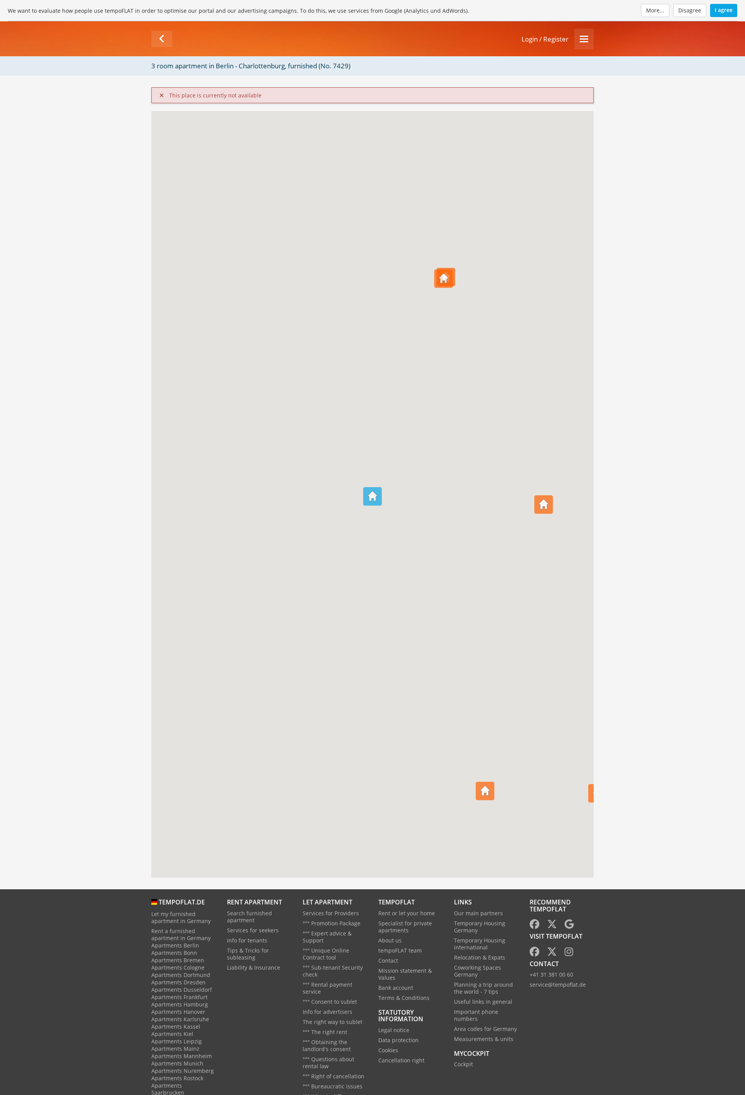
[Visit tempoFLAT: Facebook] (534, 953)
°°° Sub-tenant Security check (333, 971)
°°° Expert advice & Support (327, 937)
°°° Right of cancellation (333, 1076)
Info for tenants (247, 940)
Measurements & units (483, 1039)
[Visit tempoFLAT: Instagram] (569, 953)
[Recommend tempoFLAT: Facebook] (534, 925)
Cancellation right (401, 1060)
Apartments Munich (177, 1063)
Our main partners (478, 913)
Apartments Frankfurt (179, 997)
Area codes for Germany (485, 1029)
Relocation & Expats (479, 957)
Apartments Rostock (177, 1078)
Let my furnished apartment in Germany (181, 917)
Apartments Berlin (175, 945)
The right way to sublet (332, 1022)
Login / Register (545, 39)
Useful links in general (483, 1001)
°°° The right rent (325, 1032)
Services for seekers (253, 930)
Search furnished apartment (249, 916)
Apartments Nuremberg (182, 1070)
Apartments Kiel (172, 1034)
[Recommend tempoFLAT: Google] (569, 925)
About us (390, 940)
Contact (388, 960)
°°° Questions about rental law (328, 1062)
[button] (543, 493)
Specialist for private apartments (405, 927)
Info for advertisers (327, 1011)
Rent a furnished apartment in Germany (181, 934)
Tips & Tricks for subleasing (248, 954)
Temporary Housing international (479, 944)
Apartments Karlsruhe (180, 1019)
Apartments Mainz (175, 1048)
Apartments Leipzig (176, 1041)
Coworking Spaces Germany (477, 971)
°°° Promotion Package (331, 923)
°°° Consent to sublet (330, 1001)
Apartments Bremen (177, 960)
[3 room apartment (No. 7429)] (161, 39)
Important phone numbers (476, 1015)
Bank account (395, 987)
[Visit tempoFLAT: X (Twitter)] (552, 953)
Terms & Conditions (404, 997)
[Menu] (584, 39)
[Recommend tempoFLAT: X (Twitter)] (552, 925)
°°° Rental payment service (327, 988)
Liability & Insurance (253, 967)
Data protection (398, 1040)
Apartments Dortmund (180, 975)
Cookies (388, 1050)
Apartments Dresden (178, 982)
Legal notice (393, 1030)
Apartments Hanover (178, 1011)
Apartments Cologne (177, 967)
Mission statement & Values (405, 974)
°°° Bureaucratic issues (332, 1086)
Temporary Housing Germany (479, 927)
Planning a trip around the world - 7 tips (483, 988)
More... (655, 10)
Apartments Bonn (174, 952)
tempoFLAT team (400, 950)
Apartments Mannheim (181, 1056)
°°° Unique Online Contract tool (326, 954)
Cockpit (463, 1064)
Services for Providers (331, 913)
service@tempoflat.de (558, 984)
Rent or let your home (406, 913)
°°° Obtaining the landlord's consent (327, 1045)
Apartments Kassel (175, 1026)
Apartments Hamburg (179, 1004)
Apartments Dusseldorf (181, 989)
